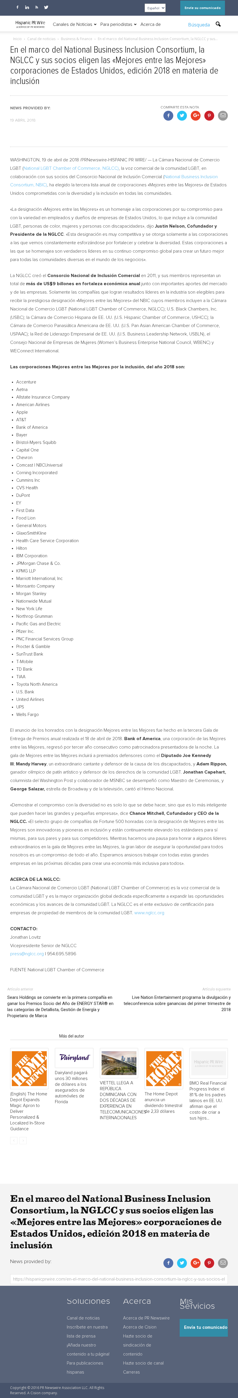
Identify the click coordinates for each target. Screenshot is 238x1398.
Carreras (131, 1372)
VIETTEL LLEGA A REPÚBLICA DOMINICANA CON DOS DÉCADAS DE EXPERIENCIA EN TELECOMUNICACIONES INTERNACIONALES (123, 1100)
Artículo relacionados (33, 1036)
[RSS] (36, 7)
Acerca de (150, 24)
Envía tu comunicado (205, 1327)
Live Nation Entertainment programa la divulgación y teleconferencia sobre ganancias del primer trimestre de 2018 (177, 1003)
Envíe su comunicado (203, 8)
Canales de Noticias (72, 24)
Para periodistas (116, 24)
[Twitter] (46, 7)
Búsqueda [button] (199, 25)
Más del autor (71, 1036)
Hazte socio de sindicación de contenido (137, 1345)
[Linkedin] (27, 7)
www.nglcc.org (149, 912)
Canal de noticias (83, 1318)
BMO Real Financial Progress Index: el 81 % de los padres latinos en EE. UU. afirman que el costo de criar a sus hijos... (208, 1100)
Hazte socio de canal (143, 1363)
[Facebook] (17, 7)
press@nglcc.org (27, 953)
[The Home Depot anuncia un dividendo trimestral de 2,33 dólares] (164, 1068)
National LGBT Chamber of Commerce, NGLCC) (71, 168)
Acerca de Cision (139, 1327)
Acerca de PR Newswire (146, 1318)
